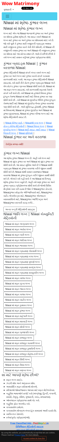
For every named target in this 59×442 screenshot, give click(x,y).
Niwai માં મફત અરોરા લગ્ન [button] (18, 229)
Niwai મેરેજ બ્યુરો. (14, 122)
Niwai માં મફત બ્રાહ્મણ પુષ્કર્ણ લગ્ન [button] (22, 261)
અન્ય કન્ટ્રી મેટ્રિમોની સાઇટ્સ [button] (20, 209)
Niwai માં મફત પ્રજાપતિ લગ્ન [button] (19, 332)
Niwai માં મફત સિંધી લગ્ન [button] (17, 359)
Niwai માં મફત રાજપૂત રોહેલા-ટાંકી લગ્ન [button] (24, 354)
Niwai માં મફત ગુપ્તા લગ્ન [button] (17, 283)
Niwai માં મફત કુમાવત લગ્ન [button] (18, 305)
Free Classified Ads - (29, 423)
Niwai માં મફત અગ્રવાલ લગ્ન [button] (19, 223)
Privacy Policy (19, 435)
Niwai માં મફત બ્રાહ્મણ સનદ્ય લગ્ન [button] (23, 267)
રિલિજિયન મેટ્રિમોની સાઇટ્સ (29, 426)
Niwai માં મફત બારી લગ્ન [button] (17, 234)
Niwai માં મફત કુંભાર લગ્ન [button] (17, 310)
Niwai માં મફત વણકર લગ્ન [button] (18, 370)
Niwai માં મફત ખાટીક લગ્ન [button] (18, 299)
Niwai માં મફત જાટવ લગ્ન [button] (18, 289)
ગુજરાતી (8, 9)
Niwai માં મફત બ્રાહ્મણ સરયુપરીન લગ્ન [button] (24, 272)
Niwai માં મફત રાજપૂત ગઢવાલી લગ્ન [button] (22, 343)
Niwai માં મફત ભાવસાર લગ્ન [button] (19, 245)
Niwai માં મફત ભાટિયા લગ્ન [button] (18, 240)
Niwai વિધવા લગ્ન (35, 126)
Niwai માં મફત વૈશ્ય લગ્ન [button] (17, 364)
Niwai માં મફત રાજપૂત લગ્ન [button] (18, 337)
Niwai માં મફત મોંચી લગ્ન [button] (17, 326)
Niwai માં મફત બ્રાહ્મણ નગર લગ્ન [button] (22, 256)
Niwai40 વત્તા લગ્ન (34, 122)
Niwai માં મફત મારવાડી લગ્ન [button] (18, 321)
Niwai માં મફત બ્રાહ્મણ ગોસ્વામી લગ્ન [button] (23, 251)
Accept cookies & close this (34, 438)
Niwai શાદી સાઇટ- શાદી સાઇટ (32, 129)
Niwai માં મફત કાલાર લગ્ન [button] (18, 294)
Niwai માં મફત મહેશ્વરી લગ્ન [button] (18, 316)
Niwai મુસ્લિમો (26, 133)
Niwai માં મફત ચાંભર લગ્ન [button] (18, 278)
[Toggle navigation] (7, 16)
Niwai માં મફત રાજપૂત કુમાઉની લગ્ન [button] (22, 348)
